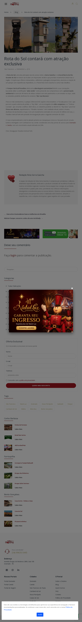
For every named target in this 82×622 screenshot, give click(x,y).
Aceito (40, 614)
